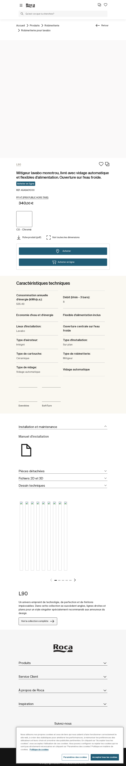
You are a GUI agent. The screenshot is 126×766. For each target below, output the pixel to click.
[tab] (63, 427)
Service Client (28, 676)
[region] (70, 745)
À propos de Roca (31, 690)
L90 (23, 593)
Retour (104, 25)
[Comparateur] (99, 5)
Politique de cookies (39, 749)
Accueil (20, 25)
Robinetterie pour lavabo (36, 30)
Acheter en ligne (25, 183)
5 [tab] (70, 580)
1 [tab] (55, 580)
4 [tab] (66, 580)
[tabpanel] (21, 538)
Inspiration (26, 704)
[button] (22, 14)
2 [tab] (59, 580)
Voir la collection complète (34, 621)
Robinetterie (52, 25)
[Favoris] (105, 5)
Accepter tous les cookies (104, 757)
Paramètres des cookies (75, 757)
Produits (35, 25)
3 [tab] (63, 580)
